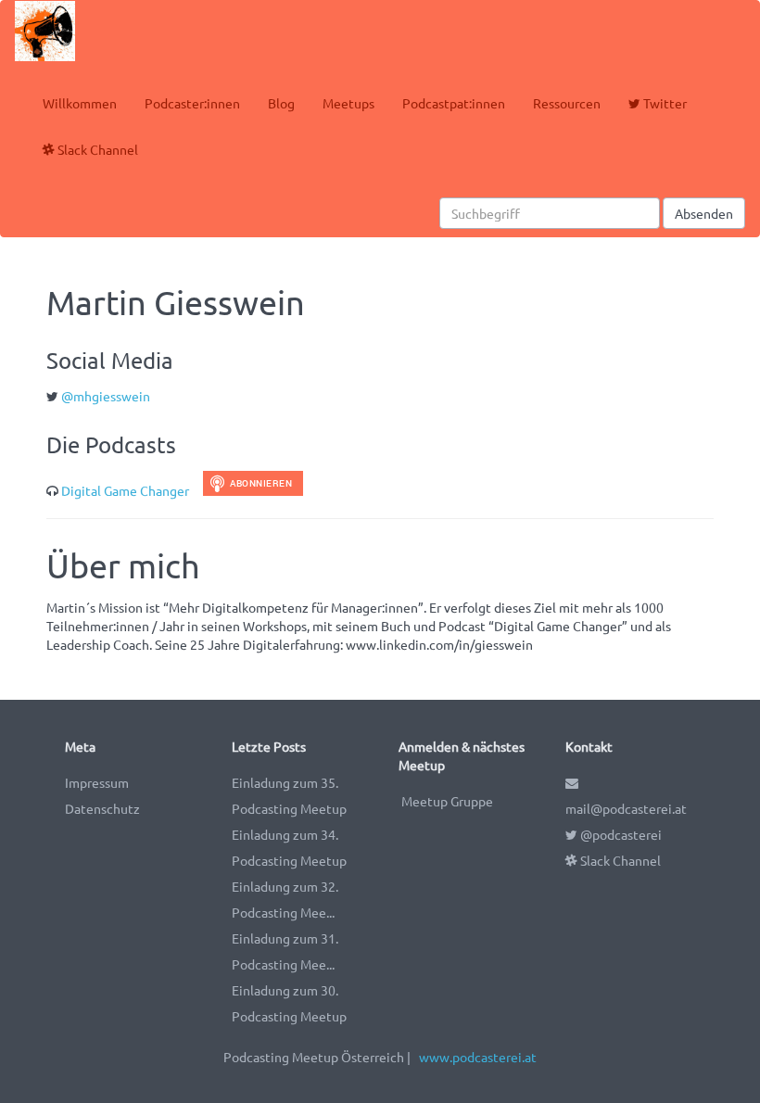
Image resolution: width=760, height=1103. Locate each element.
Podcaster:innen (192, 103)
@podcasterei (619, 834)
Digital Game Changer (125, 490)
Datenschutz (102, 808)
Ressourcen (567, 103)
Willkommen (80, 103)
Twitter (663, 103)
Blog (281, 103)
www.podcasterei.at (478, 1056)
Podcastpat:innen (453, 103)
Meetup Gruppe (447, 800)
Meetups (348, 103)
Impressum (97, 782)
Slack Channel (96, 149)
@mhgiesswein (105, 395)
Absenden (704, 213)
